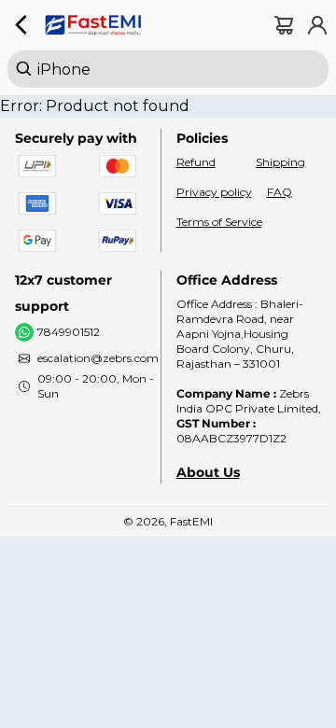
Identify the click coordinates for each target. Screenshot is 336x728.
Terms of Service (219, 222)
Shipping (280, 162)
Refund (196, 162)
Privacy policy (214, 192)
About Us (208, 472)
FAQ (279, 192)
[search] (168, 69)
